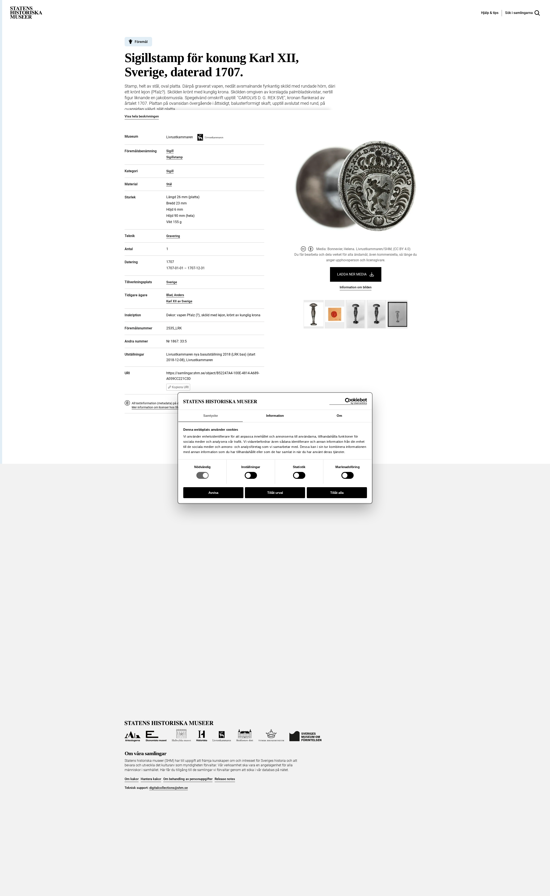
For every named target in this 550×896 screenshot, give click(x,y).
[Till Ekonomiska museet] (156, 735)
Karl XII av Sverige (179, 301)
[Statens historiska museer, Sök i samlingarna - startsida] (26, 12)
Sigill (170, 151)
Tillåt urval (275, 492)
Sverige (171, 282)
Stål (169, 184)
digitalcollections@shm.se (168, 788)
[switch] (251, 475)
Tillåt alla (337, 492)
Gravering (173, 236)
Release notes (225, 779)
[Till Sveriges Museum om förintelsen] (305, 735)
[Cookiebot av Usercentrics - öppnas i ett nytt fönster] (348, 401)
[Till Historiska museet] (201, 735)
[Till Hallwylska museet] (181, 735)
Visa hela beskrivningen (142, 116)
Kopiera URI (180, 387)
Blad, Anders (175, 295)
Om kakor (132, 779)
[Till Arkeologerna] (133, 735)
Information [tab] (275, 415)
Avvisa (213, 492)
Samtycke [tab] (210, 415)
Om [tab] (339, 415)
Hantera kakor (151, 779)
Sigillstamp (174, 157)
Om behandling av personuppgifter (187, 779)
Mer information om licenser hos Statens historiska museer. (171, 407)
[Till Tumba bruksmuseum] (271, 735)
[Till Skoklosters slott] (244, 735)
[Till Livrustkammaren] (221, 735)
